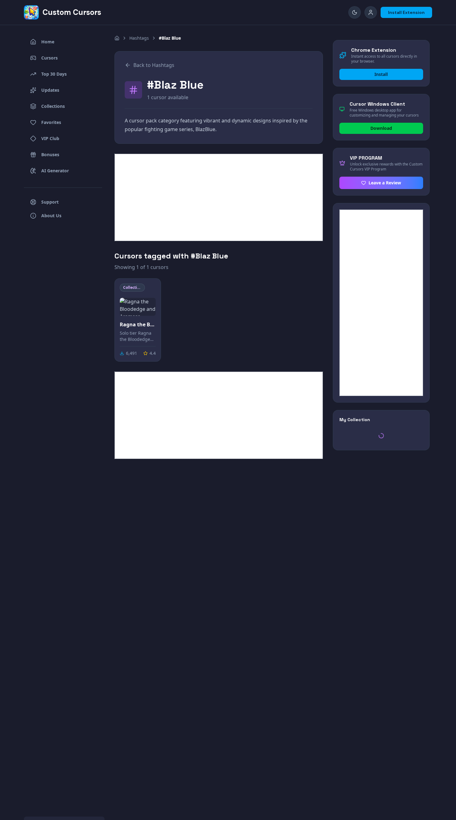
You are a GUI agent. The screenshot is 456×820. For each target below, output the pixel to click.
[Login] (370, 12)
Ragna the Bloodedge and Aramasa (138, 324)
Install (381, 74)
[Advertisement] (219, 197)
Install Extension (406, 12)
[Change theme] (354, 12)
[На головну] (116, 38)
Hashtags (139, 38)
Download (381, 128)
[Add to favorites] (150, 289)
